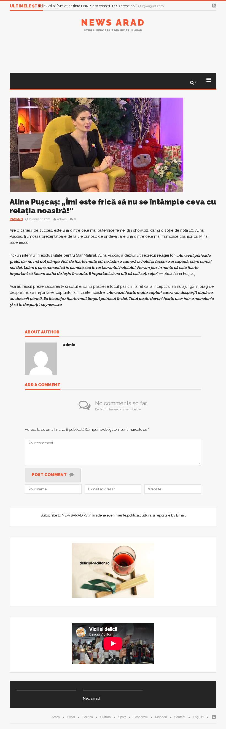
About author (42, 332)
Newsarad (91, 698)
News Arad (113, 22)
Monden (16, 219)
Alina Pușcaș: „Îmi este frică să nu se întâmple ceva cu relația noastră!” (113, 206)
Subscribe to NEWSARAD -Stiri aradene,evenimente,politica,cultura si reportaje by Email (113, 515)
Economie (140, 717)
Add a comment (42, 385)
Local (71, 717)
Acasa (56, 717)
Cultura (105, 717)
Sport (122, 717)
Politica (87, 717)
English (198, 717)
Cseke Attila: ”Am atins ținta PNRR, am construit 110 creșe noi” (87, 6)
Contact (179, 717)
